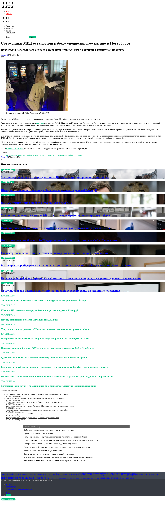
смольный (116, 477)
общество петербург (34, 477)
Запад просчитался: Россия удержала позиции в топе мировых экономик (32, 418)
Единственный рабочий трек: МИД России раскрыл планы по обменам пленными (36, 414)
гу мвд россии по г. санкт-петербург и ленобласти (23, 155)
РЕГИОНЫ (7, 182)
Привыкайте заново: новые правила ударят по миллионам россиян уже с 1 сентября (36, 410)
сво (108, 478)
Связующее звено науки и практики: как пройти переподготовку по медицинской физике (60, 290)
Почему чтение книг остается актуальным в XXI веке (37, 202)
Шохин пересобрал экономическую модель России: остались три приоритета (34, 402)
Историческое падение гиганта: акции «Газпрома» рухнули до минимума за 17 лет (55, 227)
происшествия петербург (88, 478)
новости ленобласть (71, 474)
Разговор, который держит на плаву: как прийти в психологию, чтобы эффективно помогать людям (67, 265)
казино (51, 155)
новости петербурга (123, 474)
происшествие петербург (68, 478)
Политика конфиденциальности (19, 489)
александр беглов (10, 474)
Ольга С (4, 55)
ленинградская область (26, 474)
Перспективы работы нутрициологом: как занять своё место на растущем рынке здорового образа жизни (71, 278)
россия (103, 477)
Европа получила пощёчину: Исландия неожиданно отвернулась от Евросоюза (35, 398)
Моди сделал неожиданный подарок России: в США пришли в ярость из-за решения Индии (40, 406)
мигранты (37, 474)
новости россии (142, 474)
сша (123, 478)
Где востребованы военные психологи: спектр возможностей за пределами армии (55, 252)
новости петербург (66, 155)
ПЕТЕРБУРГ (8, 170)
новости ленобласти (52, 474)
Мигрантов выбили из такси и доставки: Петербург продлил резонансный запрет (55, 177)
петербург (52, 478)
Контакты (10, 484)
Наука (8, 31)
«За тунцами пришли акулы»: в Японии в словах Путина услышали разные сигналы (37, 394)
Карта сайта (11, 487)
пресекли (40, 123)
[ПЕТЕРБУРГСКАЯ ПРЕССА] (7, 7)
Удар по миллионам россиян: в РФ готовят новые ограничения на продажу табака (55, 215)
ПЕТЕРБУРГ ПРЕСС (15, 149)
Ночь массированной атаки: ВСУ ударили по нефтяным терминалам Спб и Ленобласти (59, 240)
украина (130, 477)
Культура (9, 28)
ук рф (80, 155)
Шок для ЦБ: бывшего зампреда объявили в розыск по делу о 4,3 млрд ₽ (49, 190)
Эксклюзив (10, 33)
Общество (10, 26)
